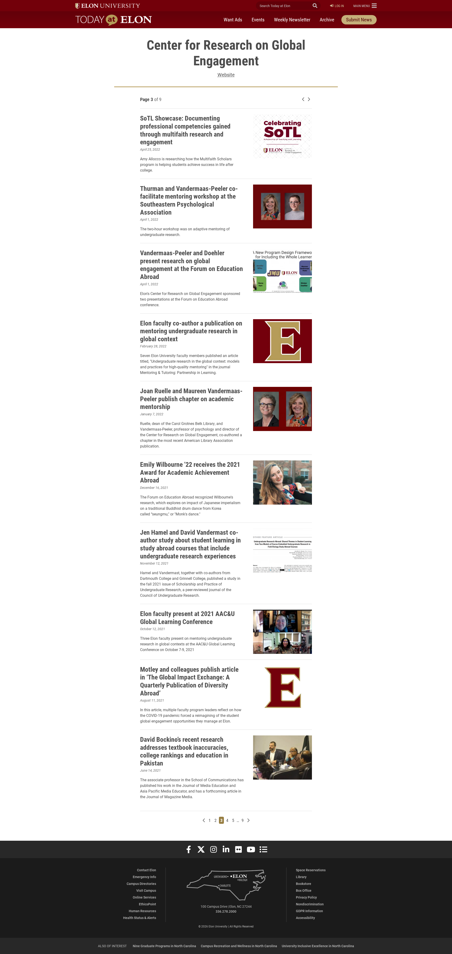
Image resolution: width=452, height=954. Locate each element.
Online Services (144, 897)
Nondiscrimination (310, 904)
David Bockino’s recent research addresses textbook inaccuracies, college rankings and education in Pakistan (184, 751)
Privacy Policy (306, 897)
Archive (327, 19)
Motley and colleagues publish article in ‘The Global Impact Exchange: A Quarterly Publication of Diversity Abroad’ (189, 681)
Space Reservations (311, 870)
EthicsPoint (147, 904)
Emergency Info (144, 877)
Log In (339, 6)
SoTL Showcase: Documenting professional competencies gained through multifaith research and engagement (185, 130)
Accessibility (305, 917)
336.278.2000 (226, 911)
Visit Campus (146, 890)
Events (258, 19)
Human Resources (142, 911)
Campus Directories (141, 883)
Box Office (303, 890)
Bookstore (303, 883)
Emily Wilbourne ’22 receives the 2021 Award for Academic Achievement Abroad (190, 472)
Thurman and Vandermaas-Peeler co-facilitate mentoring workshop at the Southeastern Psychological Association (189, 200)
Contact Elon (146, 870)
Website (226, 74)
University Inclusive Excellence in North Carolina (318, 946)
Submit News (359, 19)
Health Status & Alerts (139, 917)
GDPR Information (309, 911)
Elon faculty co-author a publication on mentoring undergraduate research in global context (191, 330)
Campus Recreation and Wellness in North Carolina (239, 946)
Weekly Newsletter (292, 19)
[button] (365, 5)
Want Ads (233, 19)
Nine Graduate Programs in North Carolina (164, 946)
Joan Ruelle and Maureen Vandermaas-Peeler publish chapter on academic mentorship (191, 398)
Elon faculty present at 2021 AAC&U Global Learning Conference (187, 617)
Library (301, 877)
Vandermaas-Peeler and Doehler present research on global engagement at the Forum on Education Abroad (191, 264)
